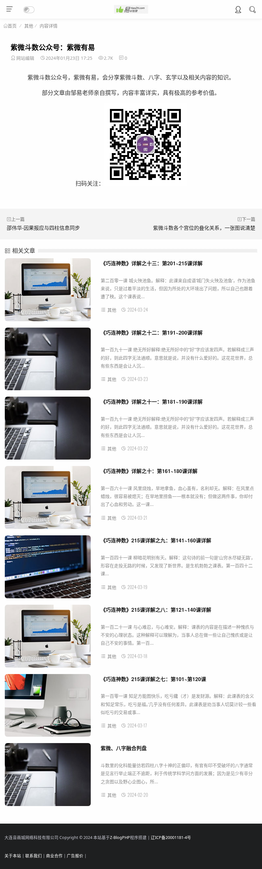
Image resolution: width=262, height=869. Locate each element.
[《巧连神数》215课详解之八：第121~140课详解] (48, 638)
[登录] (238, 10)
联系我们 (33, 855)
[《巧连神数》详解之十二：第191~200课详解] (48, 361)
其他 (28, 26)
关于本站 (12, 855)
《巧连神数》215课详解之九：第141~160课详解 (156, 540)
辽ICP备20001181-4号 (171, 837)
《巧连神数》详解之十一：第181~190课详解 (152, 401)
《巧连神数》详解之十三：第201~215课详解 (152, 263)
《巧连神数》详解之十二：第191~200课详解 (152, 332)
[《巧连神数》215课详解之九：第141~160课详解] (48, 569)
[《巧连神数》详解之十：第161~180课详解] (48, 500)
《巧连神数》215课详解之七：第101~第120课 (153, 679)
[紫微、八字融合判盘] (48, 777)
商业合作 (54, 855)
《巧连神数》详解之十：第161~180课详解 (149, 471)
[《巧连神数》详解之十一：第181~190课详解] (48, 430)
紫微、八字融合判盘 (124, 748)
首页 (12, 26)
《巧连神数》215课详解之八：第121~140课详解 (156, 609)
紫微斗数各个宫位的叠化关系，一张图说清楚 (204, 227)
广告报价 (75, 855)
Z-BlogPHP (120, 837)
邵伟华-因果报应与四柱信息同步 (43, 227)
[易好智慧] (131, 12)
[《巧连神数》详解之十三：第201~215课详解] (48, 292)
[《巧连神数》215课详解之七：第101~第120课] (48, 708)
